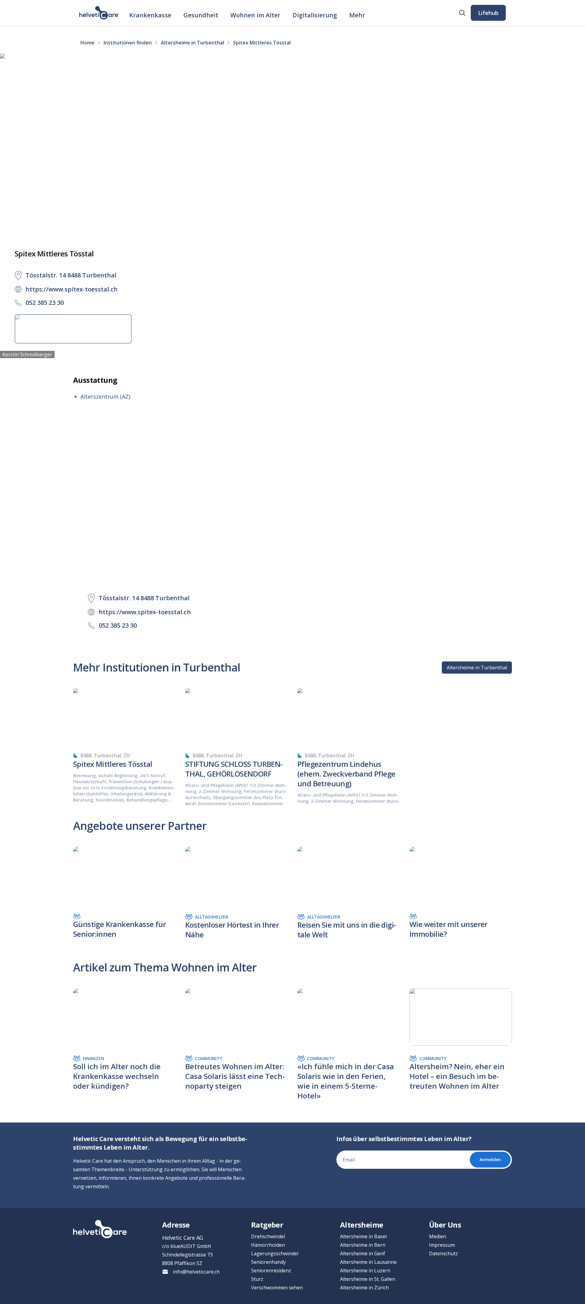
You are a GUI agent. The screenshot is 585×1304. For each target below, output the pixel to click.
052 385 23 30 (45, 302)
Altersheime (361, 1225)
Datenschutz (443, 1253)
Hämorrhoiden (268, 1245)
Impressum (442, 1245)
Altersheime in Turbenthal (477, 667)
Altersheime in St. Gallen (367, 1279)
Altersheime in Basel (363, 1236)
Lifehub (488, 12)
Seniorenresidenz (271, 1270)
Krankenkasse (150, 15)
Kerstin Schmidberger (27, 354)
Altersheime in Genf (362, 1253)
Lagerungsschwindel (274, 1253)
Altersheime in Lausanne (368, 1262)
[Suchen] (462, 12)
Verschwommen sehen (277, 1287)
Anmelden (490, 1159)
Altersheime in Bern (362, 1245)
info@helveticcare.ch (196, 1271)
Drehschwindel (268, 1236)
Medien (437, 1236)
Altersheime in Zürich (364, 1287)
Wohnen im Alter (255, 15)
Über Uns (445, 1225)
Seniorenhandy (268, 1262)
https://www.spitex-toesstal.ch (72, 289)
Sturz (257, 1279)
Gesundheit (200, 15)
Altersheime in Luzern (365, 1270)
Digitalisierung (314, 15)
